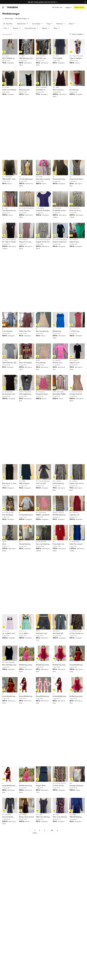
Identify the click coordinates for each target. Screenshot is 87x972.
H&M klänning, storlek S (26, 58)
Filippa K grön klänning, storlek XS (76, 242)
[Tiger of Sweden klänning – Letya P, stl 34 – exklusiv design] (77, 46)
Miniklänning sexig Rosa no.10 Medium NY (59, 665)
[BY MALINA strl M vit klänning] (60, 199)
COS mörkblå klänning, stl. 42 (58, 58)
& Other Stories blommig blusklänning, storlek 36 (60, 786)
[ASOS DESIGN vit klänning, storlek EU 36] (10, 46)
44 (3, 512)
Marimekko (60, 392)
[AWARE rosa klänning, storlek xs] (43, 503)
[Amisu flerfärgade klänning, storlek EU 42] (26, 351)
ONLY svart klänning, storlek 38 (60, 817)
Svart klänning (7, 331)
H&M (22, 56)
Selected (8, 814)
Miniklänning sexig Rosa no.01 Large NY (26, 665)
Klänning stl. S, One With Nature (9, 483)
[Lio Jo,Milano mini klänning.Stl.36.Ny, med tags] (10, 622)
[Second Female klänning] (10, 805)
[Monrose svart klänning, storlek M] (26, 78)
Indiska (59, 481)
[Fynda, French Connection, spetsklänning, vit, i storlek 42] (26, 199)
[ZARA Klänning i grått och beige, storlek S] (10, 351)
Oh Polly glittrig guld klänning (26, 179)
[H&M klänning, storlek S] (26, 46)
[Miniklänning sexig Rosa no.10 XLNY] (43, 653)
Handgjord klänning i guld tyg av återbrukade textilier (76, 786)
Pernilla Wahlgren (44, 481)
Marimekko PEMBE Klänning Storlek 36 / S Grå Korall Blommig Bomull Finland (60, 394)
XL (3, 176)
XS (37, 56)
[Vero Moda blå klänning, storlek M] (60, 622)
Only (57, 814)
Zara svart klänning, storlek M (43, 544)
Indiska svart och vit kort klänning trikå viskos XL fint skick (76, 483)
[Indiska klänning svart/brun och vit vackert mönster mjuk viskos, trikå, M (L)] (60, 472)
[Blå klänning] (60, 319)
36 (3, 56)
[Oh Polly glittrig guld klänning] (26, 167)
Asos (7, 56)
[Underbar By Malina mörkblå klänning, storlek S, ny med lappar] (43, 199)
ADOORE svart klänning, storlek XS (43, 58)
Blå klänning (57, 331)
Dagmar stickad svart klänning (60, 242)
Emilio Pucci (75, 541)
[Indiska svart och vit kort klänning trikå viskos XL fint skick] (77, 472)
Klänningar (9, 18)
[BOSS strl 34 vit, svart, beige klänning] (77, 199)
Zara (6, 208)
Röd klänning (74, 90)
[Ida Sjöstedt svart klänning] (10, 382)
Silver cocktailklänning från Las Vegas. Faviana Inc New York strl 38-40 (9, 544)
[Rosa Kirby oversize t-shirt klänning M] (43, 167)
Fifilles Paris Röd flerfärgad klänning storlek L (25, 331)
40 (20, 631)
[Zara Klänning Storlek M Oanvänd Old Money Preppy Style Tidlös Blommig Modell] (10, 199)
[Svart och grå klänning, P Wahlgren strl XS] (43, 472)
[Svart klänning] (10, 319)
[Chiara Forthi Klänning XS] (77, 167)
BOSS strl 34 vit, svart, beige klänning (76, 211)
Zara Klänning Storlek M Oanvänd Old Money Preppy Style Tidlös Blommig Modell (9, 211)
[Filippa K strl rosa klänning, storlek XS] (26, 230)
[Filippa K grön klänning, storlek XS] (77, 230)
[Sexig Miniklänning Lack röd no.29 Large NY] (77, 653)
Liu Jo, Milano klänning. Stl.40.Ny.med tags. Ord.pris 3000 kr (26, 633)
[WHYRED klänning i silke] (60, 503)
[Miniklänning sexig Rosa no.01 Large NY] (26, 653)
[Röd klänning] (77, 78)
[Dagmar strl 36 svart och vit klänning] (43, 230)
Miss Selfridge (10, 662)
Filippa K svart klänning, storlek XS (76, 363)
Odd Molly (43, 87)
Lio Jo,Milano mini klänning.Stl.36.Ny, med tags (8, 633)
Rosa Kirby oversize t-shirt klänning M (43, 179)
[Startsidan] (12, 7)
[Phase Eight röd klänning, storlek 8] (60, 532)
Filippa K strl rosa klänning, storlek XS (26, 242)
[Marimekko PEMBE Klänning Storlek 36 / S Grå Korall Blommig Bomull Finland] (60, 382)
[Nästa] (56, 830)
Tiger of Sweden (78, 56)
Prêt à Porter (10, 512)
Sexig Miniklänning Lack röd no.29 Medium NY (8, 696)
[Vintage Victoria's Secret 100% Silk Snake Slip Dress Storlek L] (77, 382)
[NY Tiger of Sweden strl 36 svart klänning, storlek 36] (10, 230)
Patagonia (42, 392)
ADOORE (42, 56)
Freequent (8, 176)
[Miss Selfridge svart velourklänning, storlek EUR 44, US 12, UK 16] (10, 653)
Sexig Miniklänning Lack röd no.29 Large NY (76, 665)
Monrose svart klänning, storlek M (25, 90)
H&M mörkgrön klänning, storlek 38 (26, 483)
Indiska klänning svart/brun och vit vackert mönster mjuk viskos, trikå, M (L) (60, 483)
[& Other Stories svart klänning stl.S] (77, 622)
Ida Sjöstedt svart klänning (8, 394)
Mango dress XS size (26, 817)
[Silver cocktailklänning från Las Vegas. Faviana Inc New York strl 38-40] (10, 532)
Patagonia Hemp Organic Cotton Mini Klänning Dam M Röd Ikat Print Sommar (43, 394)
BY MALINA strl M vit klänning (60, 211)
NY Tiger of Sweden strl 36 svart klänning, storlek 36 (9, 242)
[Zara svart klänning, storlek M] (43, 532)
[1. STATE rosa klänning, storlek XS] (77, 319)
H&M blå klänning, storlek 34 (75, 817)
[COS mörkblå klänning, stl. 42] (60, 46)
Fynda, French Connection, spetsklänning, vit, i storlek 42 (26, 211)
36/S (37, 87)
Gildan (41, 176)
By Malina (41, 208)
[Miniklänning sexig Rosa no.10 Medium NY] (60, 653)
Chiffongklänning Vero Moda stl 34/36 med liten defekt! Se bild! (26, 394)
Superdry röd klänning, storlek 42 (76, 515)
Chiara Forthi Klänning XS (77, 179)
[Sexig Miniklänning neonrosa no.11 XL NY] (60, 684)
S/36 (54, 392)
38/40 (4, 541)
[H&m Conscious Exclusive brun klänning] (60, 78)
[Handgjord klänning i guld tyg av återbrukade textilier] (77, 774)
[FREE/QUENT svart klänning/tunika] (10, 167)
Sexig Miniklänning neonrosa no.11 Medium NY (25, 696)
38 (53, 87)
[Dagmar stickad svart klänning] (60, 230)
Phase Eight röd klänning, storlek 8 (59, 544)
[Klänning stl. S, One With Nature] (10, 472)
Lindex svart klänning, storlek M (10, 90)
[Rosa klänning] (43, 351)
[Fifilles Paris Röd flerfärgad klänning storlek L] (26, 319)
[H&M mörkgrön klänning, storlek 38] (26, 472)
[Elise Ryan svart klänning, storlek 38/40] (43, 622)
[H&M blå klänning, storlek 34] (77, 805)
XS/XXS (55, 512)
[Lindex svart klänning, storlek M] (10, 78)
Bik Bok (58, 360)
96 (52, 830)
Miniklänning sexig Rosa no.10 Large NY (76, 696)
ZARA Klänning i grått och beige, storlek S (9, 363)
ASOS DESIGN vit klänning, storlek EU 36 (9, 58)
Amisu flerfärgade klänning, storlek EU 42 (26, 363)
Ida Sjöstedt (8, 392)
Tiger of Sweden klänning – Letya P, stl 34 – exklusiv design (77, 58)
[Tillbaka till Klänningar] (3, 18)
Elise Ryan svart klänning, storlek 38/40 (41, 633)
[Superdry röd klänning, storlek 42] (77, 503)
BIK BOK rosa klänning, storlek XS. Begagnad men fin (60, 363)
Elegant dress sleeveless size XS (42, 786)
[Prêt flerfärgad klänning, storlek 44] (10, 503)
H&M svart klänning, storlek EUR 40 (43, 817)
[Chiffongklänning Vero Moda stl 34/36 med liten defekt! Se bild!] (26, 382)
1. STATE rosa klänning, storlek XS (76, 331)
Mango (24, 814)
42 (53, 56)
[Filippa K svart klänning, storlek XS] (77, 351)
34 (70, 208)
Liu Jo (7, 631)
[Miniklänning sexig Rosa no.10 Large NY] (77, 684)
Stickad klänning (24, 544)
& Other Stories (77, 631)
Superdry (76, 512)
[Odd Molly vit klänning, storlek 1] (43, 78)
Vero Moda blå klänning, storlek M (59, 633)
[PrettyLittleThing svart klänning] (60, 167)
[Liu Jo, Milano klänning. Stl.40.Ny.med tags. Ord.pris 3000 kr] (26, 622)
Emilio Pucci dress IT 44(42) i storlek (76, 544)
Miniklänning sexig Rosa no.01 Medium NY (26, 786)
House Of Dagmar (44, 239)
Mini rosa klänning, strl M (42, 331)
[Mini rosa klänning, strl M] (43, 319)
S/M (70, 783)
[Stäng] (85, 2)
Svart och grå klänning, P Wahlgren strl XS (43, 483)
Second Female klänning (7, 817)
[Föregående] (30, 830)
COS (57, 56)
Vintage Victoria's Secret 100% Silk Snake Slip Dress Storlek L (75, 394)
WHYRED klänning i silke (59, 515)
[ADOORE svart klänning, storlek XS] (43, 46)
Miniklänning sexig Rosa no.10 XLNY (42, 665)
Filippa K (25, 239)
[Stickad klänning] (26, 532)
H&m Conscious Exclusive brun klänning (58, 90)
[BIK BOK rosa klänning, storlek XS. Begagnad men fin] (60, 351)
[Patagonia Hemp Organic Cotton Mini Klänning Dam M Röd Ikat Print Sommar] (43, 382)
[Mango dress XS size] (26, 805)
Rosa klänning (41, 362)
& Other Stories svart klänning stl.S (77, 633)
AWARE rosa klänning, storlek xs (43, 515)
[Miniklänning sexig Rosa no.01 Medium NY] (26, 774)
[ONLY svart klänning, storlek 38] (60, 805)
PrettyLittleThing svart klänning (59, 179)
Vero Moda (27, 392)
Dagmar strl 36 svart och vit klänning (43, 242)
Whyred (61, 512)
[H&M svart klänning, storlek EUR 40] (43, 805)
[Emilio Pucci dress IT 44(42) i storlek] (77, 532)
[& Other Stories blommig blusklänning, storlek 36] (60, 774)
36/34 (21, 392)
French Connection (28, 208)
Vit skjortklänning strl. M (26, 515)
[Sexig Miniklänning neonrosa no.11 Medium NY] (26, 684)
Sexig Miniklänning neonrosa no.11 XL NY (60, 696)
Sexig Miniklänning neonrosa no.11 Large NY (9, 786)
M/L (54, 481)
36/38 (38, 360)
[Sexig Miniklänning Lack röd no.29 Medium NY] (10, 684)
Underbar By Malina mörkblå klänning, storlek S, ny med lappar (43, 211)
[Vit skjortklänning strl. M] (26, 503)
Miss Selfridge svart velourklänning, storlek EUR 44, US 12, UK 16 (9, 665)
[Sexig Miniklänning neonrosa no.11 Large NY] (10, 774)
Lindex (7, 87)
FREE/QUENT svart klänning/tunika (8, 179)
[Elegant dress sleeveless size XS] (43, 774)
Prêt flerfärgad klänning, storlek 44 (9, 515)
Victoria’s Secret (77, 392)
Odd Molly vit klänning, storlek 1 (42, 90)
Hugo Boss (76, 208)
